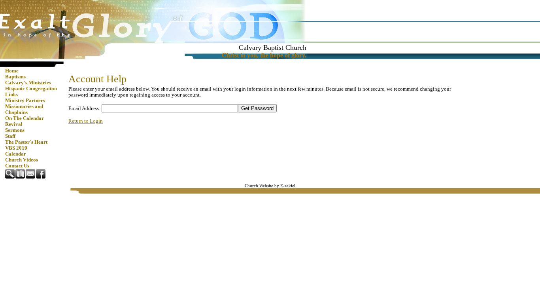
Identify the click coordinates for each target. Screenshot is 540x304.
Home (12, 71)
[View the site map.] (20, 177)
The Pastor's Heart (26, 142)
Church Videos (21, 160)
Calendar (15, 154)
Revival (14, 124)
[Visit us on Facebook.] (41, 177)
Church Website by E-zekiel (270, 186)
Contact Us (17, 166)
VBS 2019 (16, 148)
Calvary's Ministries (28, 83)
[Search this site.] (10, 177)
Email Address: (84, 108)
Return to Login (85, 121)
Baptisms (15, 77)
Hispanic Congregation (31, 88)
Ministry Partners (25, 100)
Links (11, 94)
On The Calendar (24, 118)
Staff (10, 136)
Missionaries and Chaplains (24, 109)
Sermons (15, 130)
